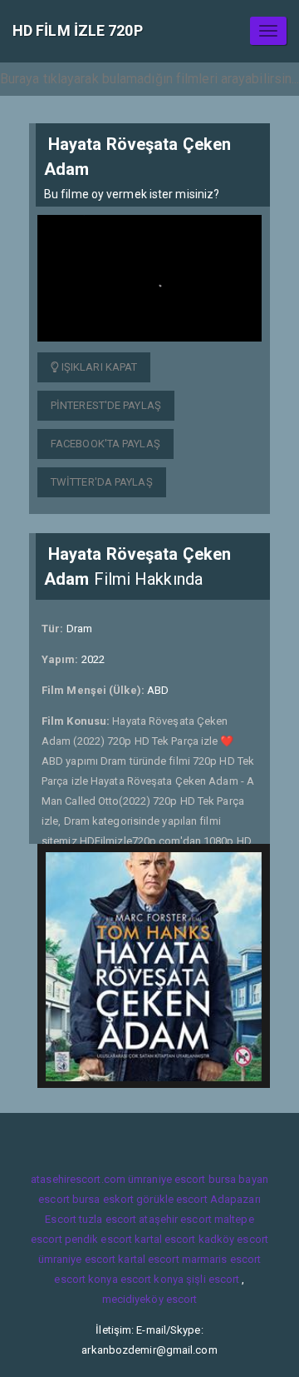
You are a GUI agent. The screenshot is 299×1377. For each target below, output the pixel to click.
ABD (158, 690)
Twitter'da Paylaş (102, 482)
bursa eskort (103, 1199)
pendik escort (98, 1239)
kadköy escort (233, 1239)
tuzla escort (107, 1219)
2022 (93, 659)
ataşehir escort (175, 1219)
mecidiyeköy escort (150, 1299)
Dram (79, 628)
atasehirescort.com (78, 1179)
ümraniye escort (167, 1179)
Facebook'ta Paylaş (105, 443)
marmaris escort (222, 1259)
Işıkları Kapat (98, 367)
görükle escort (171, 1199)
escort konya (85, 1279)
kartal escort (165, 1239)
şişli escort (212, 1279)
